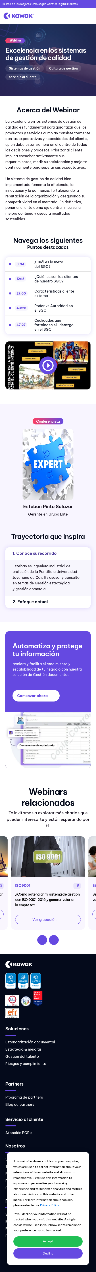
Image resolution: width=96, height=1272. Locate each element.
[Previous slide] (42, 940)
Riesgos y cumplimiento (25, 1063)
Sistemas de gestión (24, 68)
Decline (48, 1253)
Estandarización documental (30, 1042)
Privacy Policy (49, 1205)
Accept (48, 1241)
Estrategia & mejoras (23, 1049)
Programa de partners (24, 1097)
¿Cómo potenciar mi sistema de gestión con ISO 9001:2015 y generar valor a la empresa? (47, 899)
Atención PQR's (18, 1132)
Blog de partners (19, 1104)
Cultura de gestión (63, 68)
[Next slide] (54, 940)
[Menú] (87, 15)
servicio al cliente (23, 77)
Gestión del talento (22, 1056)
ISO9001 (22, 885)
